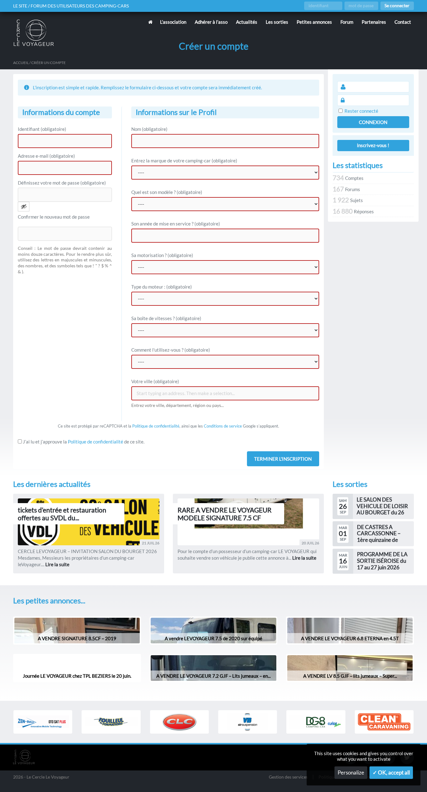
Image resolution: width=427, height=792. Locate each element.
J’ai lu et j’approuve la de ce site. (83, 441)
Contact (402, 22)
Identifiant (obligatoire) (42, 129)
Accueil (21, 62)
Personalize (351, 773)
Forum (346, 22)
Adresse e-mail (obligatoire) (46, 156)
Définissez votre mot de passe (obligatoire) (62, 183)
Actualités (246, 22)
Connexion (373, 122)
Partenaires (374, 22)
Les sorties (277, 22)
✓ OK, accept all (391, 773)
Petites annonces (314, 22)
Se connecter (396, 5)
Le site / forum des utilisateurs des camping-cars (71, 5)
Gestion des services (288, 777)
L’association (173, 22)
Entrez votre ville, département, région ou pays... (177, 405)
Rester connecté (361, 111)
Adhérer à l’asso (211, 22)
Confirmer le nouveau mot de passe (54, 217)
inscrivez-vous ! (373, 145)
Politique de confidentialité (155, 425)
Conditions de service (223, 425)
